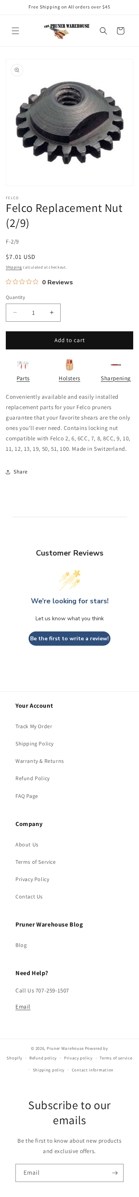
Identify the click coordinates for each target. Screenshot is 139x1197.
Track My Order (33, 726)
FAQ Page (26, 795)
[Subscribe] (114, 1173)
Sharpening (116, 378)
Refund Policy (32, 778)
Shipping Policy (34, 743)
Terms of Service (35, 861)
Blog (21, 945)
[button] (15, 30)
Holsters (69, 378)
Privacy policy (78, 1058)
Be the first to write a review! (69, 638)
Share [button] (21, 471)
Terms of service (116, 1058)
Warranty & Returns (39, 760)
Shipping (14, 267)
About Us (27, 844)
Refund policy (43, 1058)
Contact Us (29, 896)
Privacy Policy (32, 879)
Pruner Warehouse (65, 1048)
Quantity (15, 297)
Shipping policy (49, 1070)
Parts (23, 378)
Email (23, 1006)
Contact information (93, 1070)
